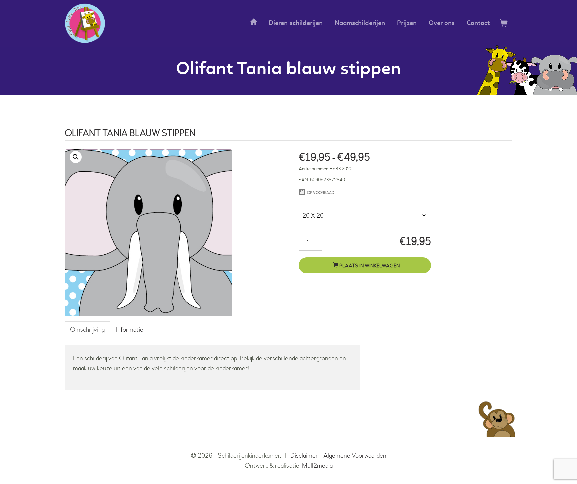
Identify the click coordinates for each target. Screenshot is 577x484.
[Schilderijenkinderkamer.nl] (85, 23)
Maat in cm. (313, 202)
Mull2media (317, 465)
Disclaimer (304, 455)
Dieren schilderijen (296, 23)
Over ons (442, 23)
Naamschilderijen (360, 23)
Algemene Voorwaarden (354, 455)
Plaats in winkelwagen (369, 265)
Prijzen (407, 23)
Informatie (129, 329)
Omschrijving (87, 329)
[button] (76, 157)
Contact (478, 23)
